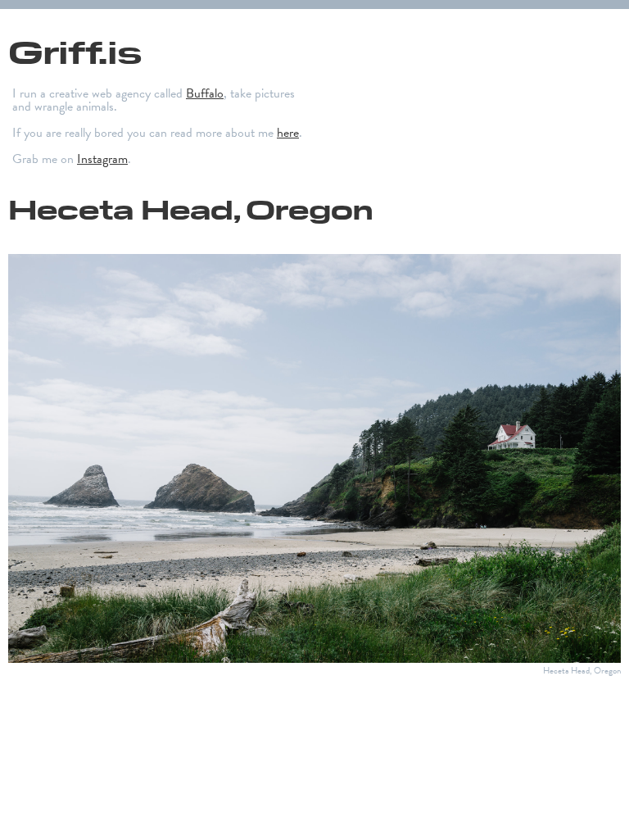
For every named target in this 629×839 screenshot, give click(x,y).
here (288, 133)
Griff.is (75, 50)
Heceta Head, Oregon (190, 208)
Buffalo (205, 93)
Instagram (102, 159)
